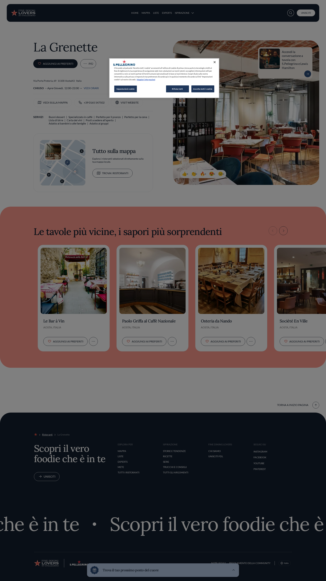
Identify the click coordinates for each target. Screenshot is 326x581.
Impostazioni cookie (125, 89)
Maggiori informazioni (146, 79)
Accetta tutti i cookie (202, 89)
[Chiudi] (214, 62)
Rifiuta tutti (177, 89)
